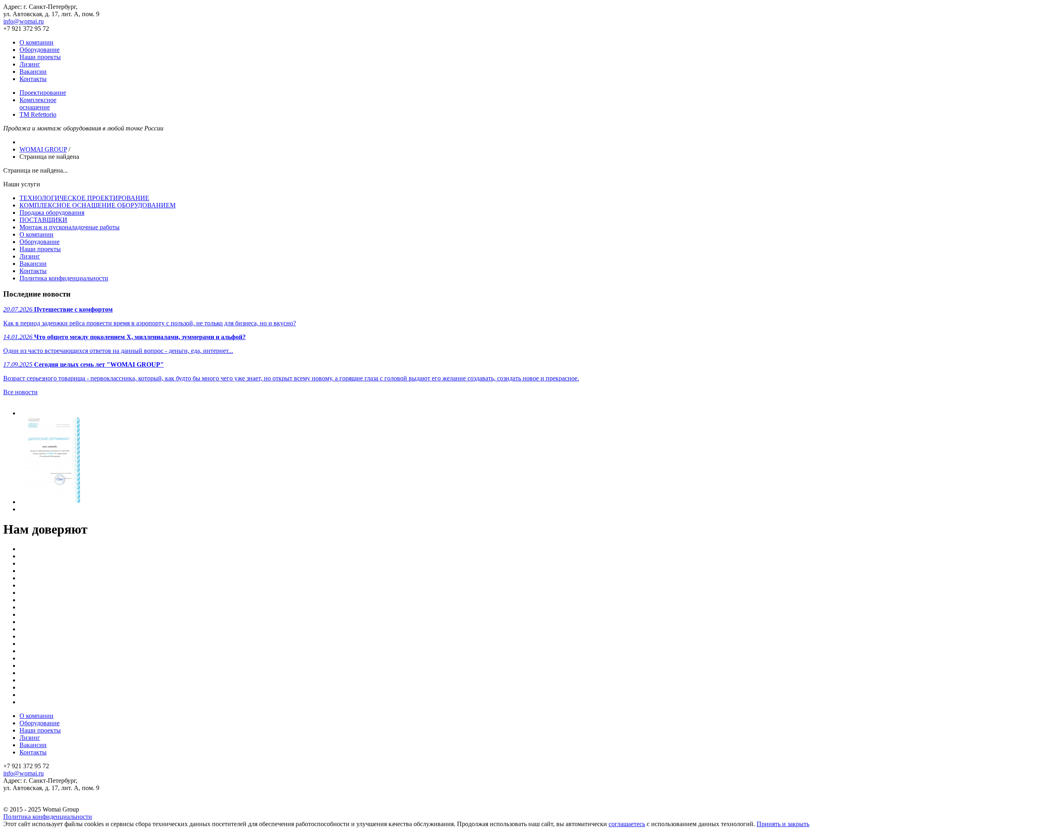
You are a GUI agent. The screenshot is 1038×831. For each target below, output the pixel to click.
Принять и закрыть (783, 823)
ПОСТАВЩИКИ (43, 219)
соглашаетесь (627, 823)
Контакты (33, 78)
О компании (36, 42)
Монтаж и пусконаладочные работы (69, 227)
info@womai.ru (23, 21)
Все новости (20, 392)
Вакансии (33, 71)
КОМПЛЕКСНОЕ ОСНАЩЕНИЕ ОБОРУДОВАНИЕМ (97, 205)
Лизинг (29, 64)
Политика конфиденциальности (63, 278)
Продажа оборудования (51, 212)
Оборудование (39, 49)
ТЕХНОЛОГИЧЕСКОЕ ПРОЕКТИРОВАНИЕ (84, 197)
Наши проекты (40, 56)
